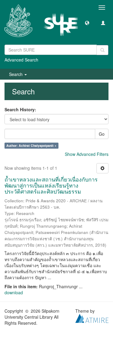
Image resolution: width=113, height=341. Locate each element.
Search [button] (16, 74)
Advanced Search (21, 60)
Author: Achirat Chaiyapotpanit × (31, 145)
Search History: (20, 109)
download (14, 292)
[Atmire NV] (91, 318)
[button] (87, 22)
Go (102, 134)
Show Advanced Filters (86, 154)
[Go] (102, 50)
